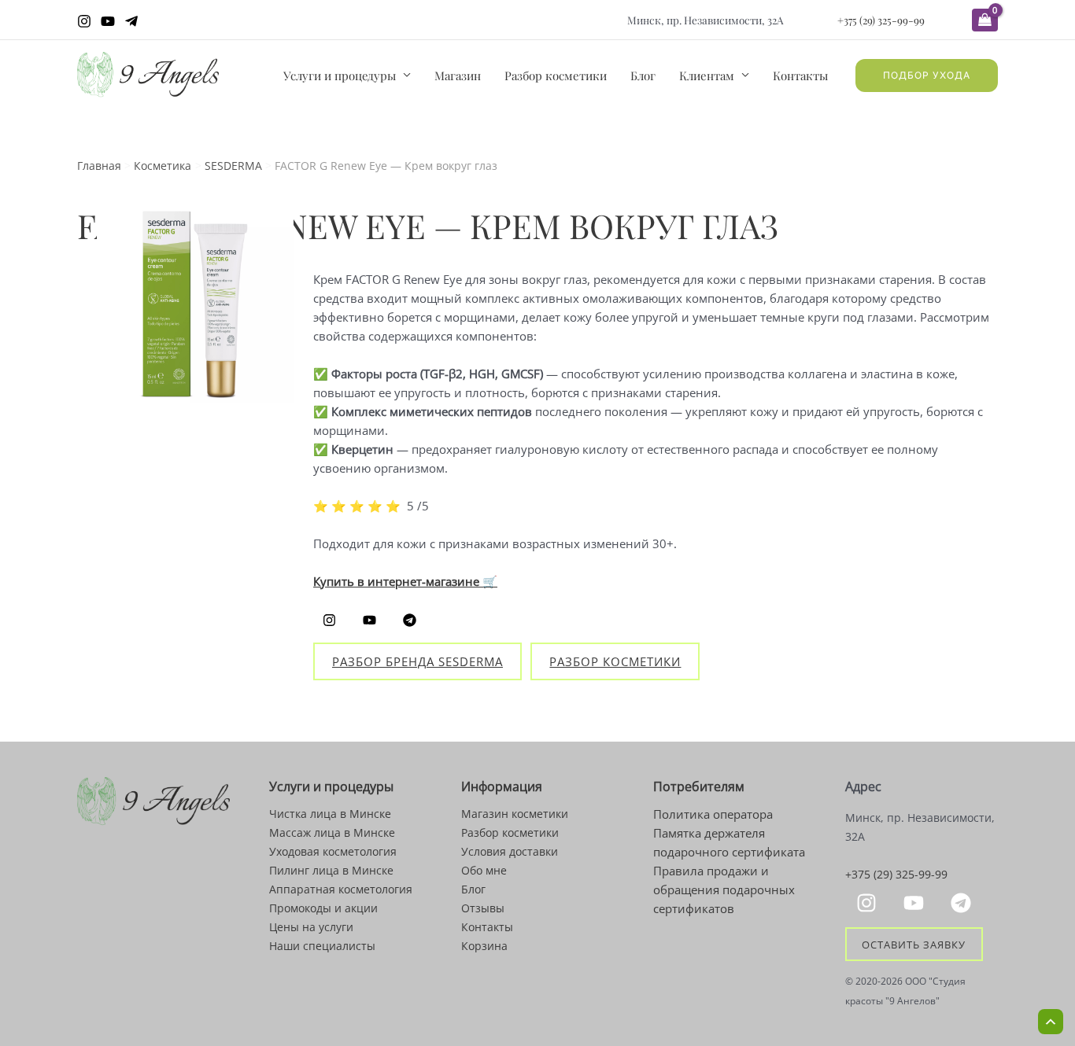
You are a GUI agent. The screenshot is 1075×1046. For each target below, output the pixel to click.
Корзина (484, 945)
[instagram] (868, 903)
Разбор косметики (555, 75)
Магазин (457, 75)
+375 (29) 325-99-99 (881, 20)
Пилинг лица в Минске (331, 870)
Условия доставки (509, 851)
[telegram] (963, 903)
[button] (926, 75)
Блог (643, 75)
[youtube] (916, 903)
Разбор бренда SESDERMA (417, 661)
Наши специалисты (322, 945)
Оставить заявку (914, 944)
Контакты (800, 75)
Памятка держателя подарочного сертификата (729, 842)
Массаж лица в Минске (332, 832)
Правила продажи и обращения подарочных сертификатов (724, 889)
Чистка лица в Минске (330, 813)
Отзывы (482, 908)
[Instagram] (84, 21)
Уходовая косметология (333, 851)
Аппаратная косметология (340, 889)
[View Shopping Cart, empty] (985, 20)
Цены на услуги (311, 926)
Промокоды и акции (323, 908)
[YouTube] (108, 21)
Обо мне (484, 870)
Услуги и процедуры (339, 75)
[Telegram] (131, 21)
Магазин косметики (514, 813)
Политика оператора (713, 814)
